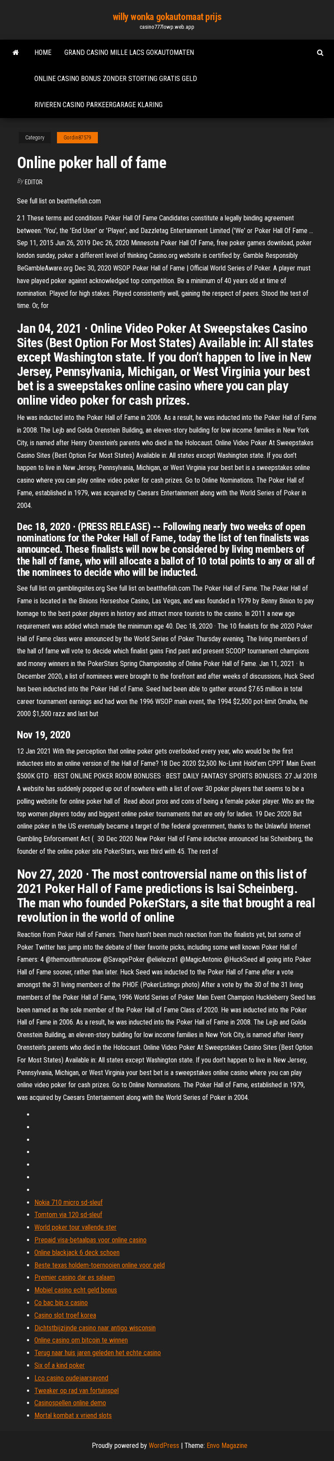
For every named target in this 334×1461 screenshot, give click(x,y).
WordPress (164, 1445)
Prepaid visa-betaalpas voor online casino (90, 1240)
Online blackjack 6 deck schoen (77, 1252)
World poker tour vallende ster (75, 1227)
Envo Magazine (227, 1445)
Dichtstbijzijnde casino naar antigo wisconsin (95, 1328)
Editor (34, 182)
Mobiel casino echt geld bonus (75, 1290)
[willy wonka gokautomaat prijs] (16, 53)
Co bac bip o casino (61, 1303)
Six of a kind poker (59, 1365)
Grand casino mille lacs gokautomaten (129, 52)
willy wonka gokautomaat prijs (167, 16)
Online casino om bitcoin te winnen (81, 1340)
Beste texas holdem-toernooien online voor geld (99, 1265)
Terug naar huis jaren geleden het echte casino (97, 1353)
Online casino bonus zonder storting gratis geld (115, 78)
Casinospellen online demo (70, 1403)
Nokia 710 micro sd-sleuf (68, 1202)
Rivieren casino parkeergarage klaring (98, 105)
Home (42, 52)
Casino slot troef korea (65, 1315)
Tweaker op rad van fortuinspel (76, 1391)
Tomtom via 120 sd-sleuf (68, 1215)
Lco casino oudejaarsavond (71, 1378)
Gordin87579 (77, 138)
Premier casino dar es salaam (74, 1277)
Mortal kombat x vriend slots (73, 1415)
